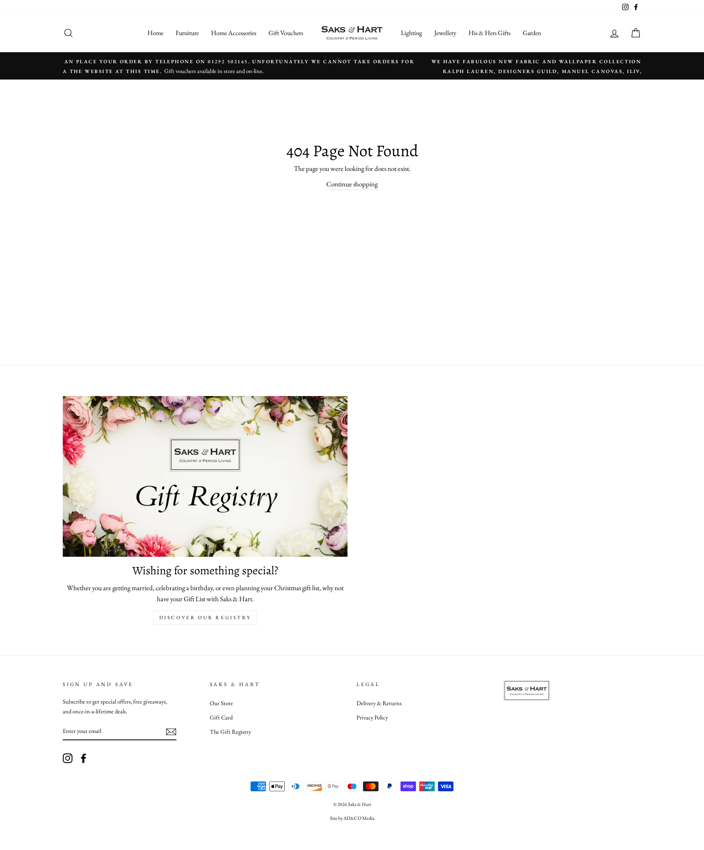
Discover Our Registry (205, 617)
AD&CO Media (358, 818)
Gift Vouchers (285, 33)
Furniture (187, 33)
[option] (352, 65)
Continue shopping (352, 183)
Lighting (411, 33)
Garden (532, 33)
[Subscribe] (171, 731)
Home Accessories (233, 33)
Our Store (221, 703)
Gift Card (221, 717)
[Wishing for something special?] (205, 476)
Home (155, 33)
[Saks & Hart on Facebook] (83, 758)
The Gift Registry (230, 731)
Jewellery (445, 33)
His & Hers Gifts (489, 33)
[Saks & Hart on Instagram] (68, 758)
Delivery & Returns (379, 703)
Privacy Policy (372, 717)
